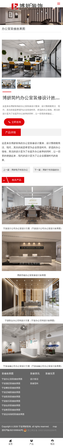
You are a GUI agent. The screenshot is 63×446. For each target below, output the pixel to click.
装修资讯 (35, 373)
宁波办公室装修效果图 (12, 378)
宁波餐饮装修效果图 (11, 387)
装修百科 (34, 383)
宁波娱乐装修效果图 (11, 400)
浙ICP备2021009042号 (12, 430)
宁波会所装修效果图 (11, 405)
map (55, 426)
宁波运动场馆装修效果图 (13, 414)
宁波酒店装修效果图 (11, 383)
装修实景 (50, 373)
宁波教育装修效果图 (11, 409)
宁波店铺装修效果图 (11, 392)
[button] (58, 58)
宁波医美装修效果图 (11, 396)
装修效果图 (7, 373)
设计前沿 (34, 378)
